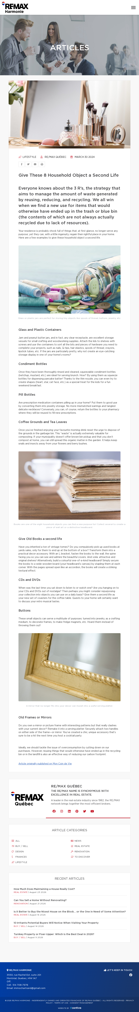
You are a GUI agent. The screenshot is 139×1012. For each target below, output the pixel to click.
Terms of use (61, 1003)
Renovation (82, 852)
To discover (82, 857)
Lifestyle (29, 157)
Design (19, 852)
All (17, 841)
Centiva (75, 1008)
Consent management (81, 1003)
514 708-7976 (20, 985)
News (77, 841)
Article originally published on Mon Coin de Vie (45, 764)
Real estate (82, 846)
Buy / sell (21, 846)
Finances (21, 857)
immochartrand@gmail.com (29, 988)
